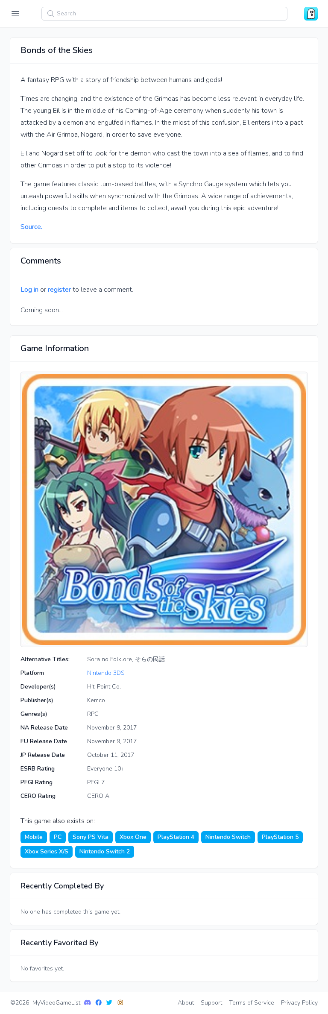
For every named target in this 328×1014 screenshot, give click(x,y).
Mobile (34, 837)
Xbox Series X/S (46, 851)
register (59, 289)
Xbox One (133, 837)
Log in (29, 289)
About (186, 1003)
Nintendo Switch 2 (104, 851)
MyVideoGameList (56, 1003)
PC (58, 837)
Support (211, 1003)
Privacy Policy (299, 1003)
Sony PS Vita (90, 837)
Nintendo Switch (228, 837)
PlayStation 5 (280, 837)
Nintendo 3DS (106, 673)
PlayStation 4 (176, 837)
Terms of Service (251, 1003)
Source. (31, 227)
